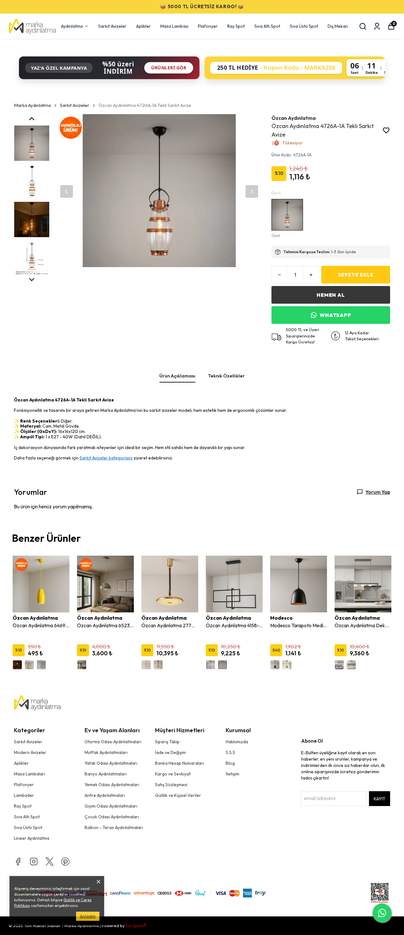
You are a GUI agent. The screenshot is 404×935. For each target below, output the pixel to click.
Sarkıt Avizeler (112, 26)
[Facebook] (18, 861)
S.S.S (230, 752)
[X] (49, 861)
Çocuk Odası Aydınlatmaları (112, 817)
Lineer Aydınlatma (31, 838)
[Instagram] (34, 861)
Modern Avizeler (30, 752)
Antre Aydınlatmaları (105, 795)
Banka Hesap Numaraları (179, 763)
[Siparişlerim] (377, 26)
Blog (230, 763)
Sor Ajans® (136, 925)
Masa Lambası (174, 26)
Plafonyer (208, 26)
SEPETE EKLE (356, 275)
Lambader (24, 795)
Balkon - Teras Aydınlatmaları (114, 827)
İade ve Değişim (170, 752)
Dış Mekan (338, 26)
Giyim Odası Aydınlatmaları (111, 806)
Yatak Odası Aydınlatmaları (111, 763)
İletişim (232, 774)
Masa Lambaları (29, 774)
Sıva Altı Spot (267, 26)
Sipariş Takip (167, 742)
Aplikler (143, 26)
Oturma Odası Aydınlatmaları (113, 742)
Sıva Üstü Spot (304, 26)
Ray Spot (236, 26)
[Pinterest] (65, 861)
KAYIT (379, 799)
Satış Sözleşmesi (171, 784)
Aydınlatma (72, 26)
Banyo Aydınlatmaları (106, 774)
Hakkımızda (237, 742)
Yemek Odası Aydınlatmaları (112, 784)
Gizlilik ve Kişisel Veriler (178, 795)
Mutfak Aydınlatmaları (106, 752)
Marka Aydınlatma (32, 105)
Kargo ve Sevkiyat (173, 774)
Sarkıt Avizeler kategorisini (106, 458)
